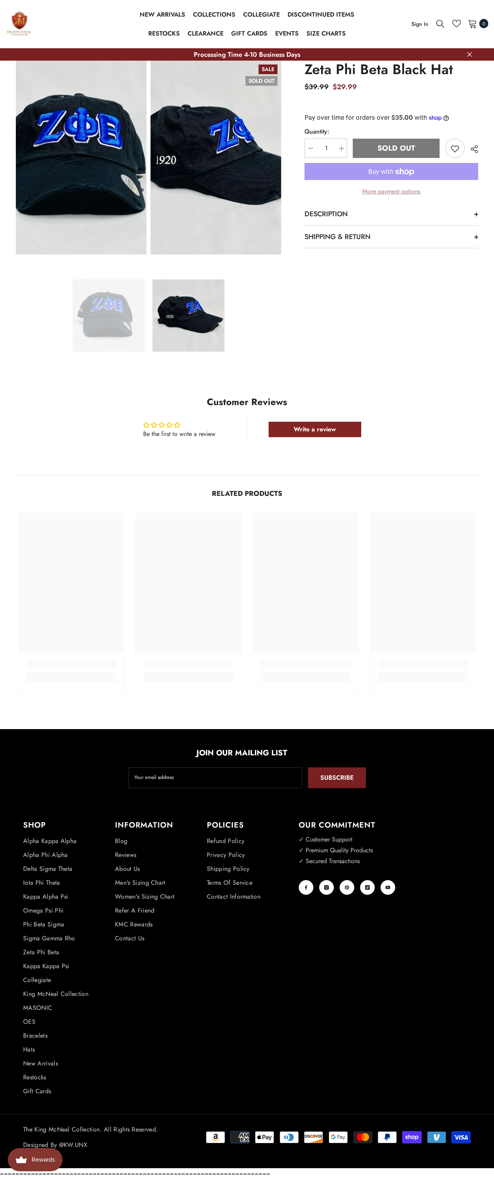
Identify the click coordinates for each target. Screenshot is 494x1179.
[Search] (440, 23)
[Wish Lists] (456, 23)
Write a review (315, 429)
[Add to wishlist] (455, 148)
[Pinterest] (347, 887)
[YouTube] (388, 887)
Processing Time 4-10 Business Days (247, 54)
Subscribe (337, 777)
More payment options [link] (391, 191)
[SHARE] (471, 149)
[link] (71, 664)
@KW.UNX (73, 1144)
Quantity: (317, 131)
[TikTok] (367, 887)
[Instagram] (326, 887)
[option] (109, 315)
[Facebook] (306, 887)
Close (469, 54)
